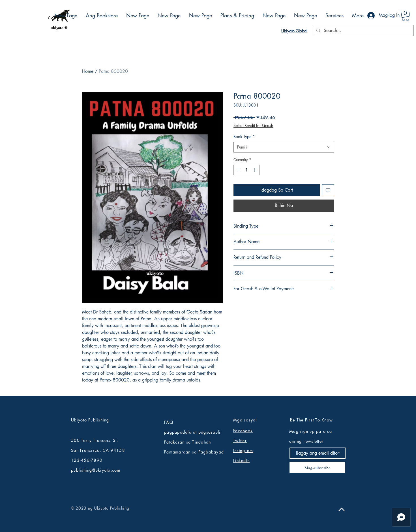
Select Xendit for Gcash (253, 125)
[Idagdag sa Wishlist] (328, 190)
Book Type (244, 136)
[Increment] (255, 170)
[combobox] (283, 147)
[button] (405, 16)
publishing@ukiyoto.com (96, 470)
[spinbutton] (246, 170)
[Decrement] (237, 170)
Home (87, 71)
